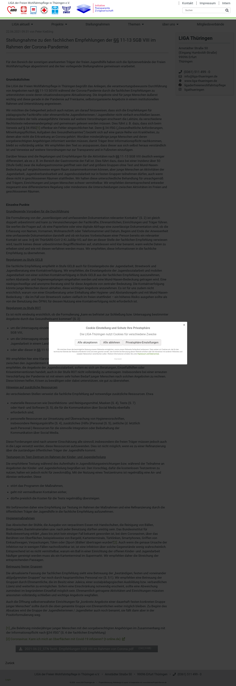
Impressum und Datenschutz (148, 354)
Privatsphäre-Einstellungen (142, 342)
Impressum (118, 359)
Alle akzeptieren (87, 342)
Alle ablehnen (111, 342)
